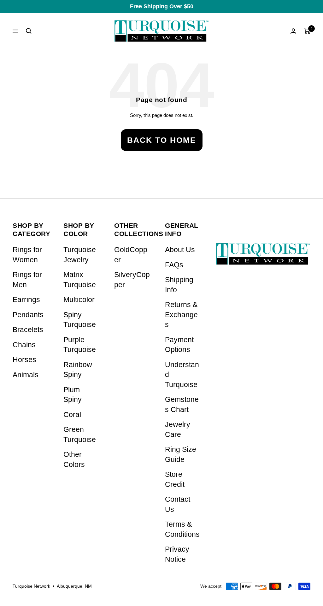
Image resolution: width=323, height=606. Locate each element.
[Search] (29, 31)
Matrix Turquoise (79, 280)
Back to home (161, 140)
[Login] (293, 31)
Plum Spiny (72, 395)
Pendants (28, 315)
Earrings (26, 300)
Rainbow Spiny (77, 370)
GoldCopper (130, 255)
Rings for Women (27, 255)
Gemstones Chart (182, 405)
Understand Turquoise (182, 375)
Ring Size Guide (180, 454)
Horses (24, 360)
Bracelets (28, 330)
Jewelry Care (177, 430)
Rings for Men (27, 280)
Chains (24, 345)
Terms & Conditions (182, 529)
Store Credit (175, 479)
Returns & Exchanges (181, 315)
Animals (25, 375)
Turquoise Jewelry (79, 255)
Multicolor (79, 300)
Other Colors (74, 460)
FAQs (174, 265)
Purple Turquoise (79, 345)
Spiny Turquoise (79, 320)
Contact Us (177, 504)
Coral (72, 415)
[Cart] (307, 31)
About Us (180, 250)
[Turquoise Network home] (263, 248)
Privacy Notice (177, 554)
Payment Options (179, 345)
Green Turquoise (79, 435)
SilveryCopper (132, 280)
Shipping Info (179, 285)
